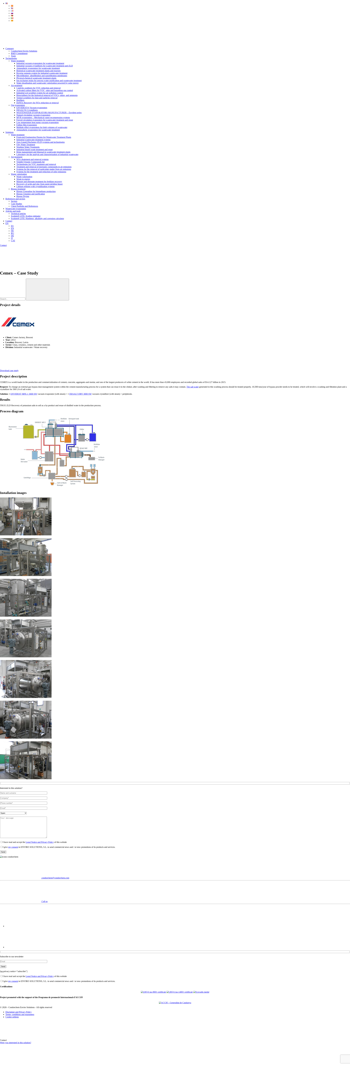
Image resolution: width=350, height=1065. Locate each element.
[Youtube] (25, 926)
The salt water (192, 387)
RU (12, 233)
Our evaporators (18, 105)
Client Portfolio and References (24, 206)
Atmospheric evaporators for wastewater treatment (38, 68)
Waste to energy (23, 179)
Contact (8, 221)
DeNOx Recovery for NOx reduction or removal (37, 103)
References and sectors (15, 199)
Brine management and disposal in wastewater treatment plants (43, 152)
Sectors (14, 201)
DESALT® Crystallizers (27, 110)
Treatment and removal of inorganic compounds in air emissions (44, 167)
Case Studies (16, 204)
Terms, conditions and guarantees (19, 1014)
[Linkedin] (25, 947)
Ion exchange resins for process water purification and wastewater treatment (49, 80)
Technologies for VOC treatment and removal (36, 164)
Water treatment (17, 61)
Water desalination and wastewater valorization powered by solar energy (47, 83)
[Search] (20, 44)
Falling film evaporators (26, 125)
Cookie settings (12, 1017)
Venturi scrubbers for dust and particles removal (36, 98)
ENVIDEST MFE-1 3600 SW (24, 394)
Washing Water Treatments (28, 147)
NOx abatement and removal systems (32, 159)
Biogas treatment (18, 189)
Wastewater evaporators (15, 208)
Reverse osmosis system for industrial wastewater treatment (41, 73)
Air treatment (16, 85)
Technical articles (18, 213)
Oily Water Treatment (25, 144)
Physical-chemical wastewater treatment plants (36, 78)
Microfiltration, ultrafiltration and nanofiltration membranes (41, 75)
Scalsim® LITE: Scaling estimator (25, 216)
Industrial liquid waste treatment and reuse (34, 149)
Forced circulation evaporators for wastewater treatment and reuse (44, 120)
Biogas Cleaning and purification (30, 194)
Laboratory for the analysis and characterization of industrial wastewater (47, 154)
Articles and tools (13, 211)
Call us (44, 901)
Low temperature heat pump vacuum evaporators (37, 122)
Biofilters (20, 100)
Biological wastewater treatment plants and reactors (38, 71)
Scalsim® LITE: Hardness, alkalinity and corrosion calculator (37, 218)
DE (12, 236)
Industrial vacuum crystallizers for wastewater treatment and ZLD (44, 66)
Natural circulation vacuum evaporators (33, 115)
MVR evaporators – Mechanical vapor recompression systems (43, 117)
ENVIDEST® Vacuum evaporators (31, 107)
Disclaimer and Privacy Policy (18, 1012)
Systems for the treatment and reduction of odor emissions (41, 172)
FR (12, 231)
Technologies (11, 58)
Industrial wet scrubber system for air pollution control (39, 93)
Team (13, 56)
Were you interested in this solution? (15, 1042)
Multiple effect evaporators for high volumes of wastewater (41, 127)
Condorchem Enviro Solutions (24, 51)
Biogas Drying (22, 196)
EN (6, 223)
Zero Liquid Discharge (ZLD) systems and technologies (40, 142)
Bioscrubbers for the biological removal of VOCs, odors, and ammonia (47, 95)
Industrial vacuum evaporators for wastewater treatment (40, 63)
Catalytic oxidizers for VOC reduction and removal (38, 88)
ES (12, 226)
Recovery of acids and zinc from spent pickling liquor (39, 184)
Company (9, 48)
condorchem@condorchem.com (55, 878)
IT (12, 238)
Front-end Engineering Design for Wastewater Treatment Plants (43, 137)
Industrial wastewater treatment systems (33, 139)
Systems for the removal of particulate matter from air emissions (43, 169)
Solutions (9, 132)
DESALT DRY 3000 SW (80, 394)
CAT (13, 240)
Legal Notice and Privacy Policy (40, 842)
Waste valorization (19, 174)
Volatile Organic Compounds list (30, 162)
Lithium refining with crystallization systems (35, 186)
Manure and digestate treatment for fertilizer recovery (39, 181)
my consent (13, 847)
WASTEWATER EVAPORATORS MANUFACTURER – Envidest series (49, 112)
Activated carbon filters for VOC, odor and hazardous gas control (44, 90)
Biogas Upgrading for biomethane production (36, 191)
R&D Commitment (19, 53)
